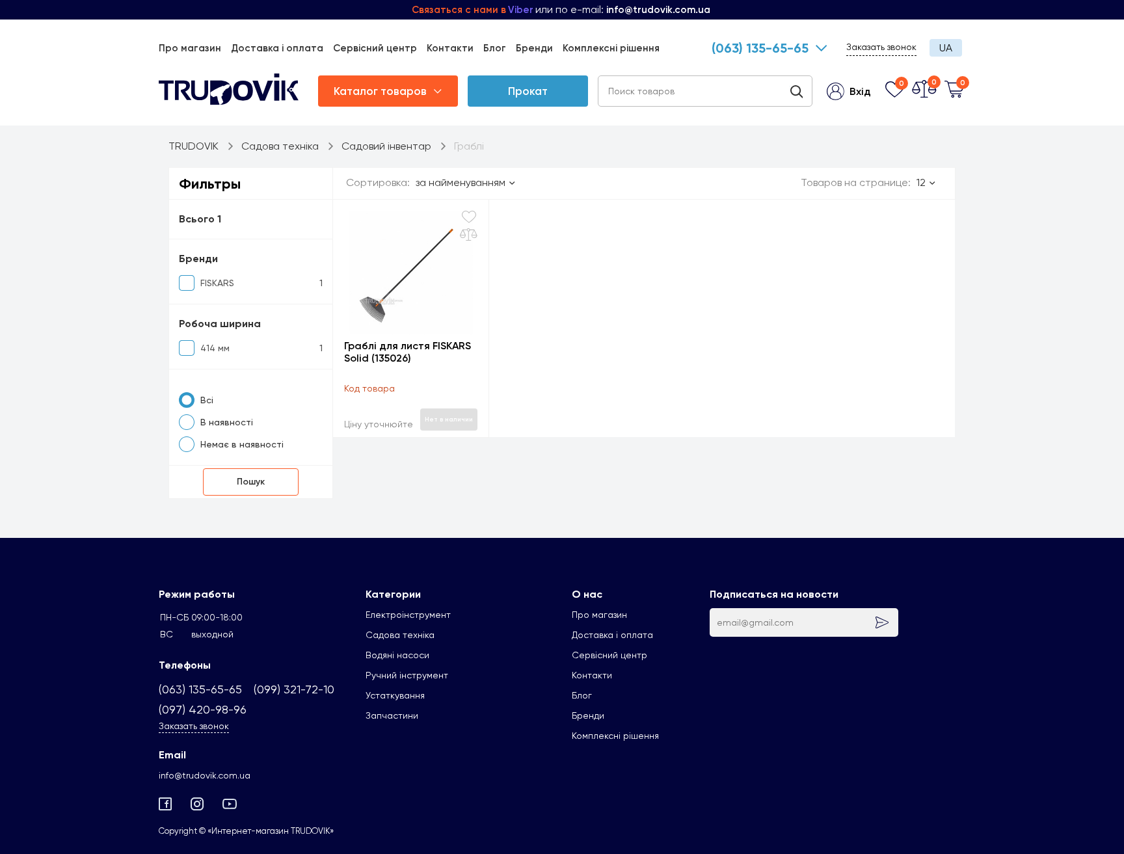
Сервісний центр (375, 48)
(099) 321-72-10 (294, 689)
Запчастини (392, 715)
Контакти (450, 48)
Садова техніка (400, 635)
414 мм (215, 348)
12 (921, 182)
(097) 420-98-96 (203, 709)
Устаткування (395, 695)
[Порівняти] (468, 234)
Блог (494, 48)
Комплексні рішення (611, 48)
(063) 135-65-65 (760, 48)
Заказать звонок (881, 47)
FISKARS (217, 283)
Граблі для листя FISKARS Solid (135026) (407, 352)
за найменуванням (460, 182)
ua (945, 48)
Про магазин (190, 48)
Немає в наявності (242, 444)
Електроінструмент (408, 614)
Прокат (528, 91)
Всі (206, 400)
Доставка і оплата (277, 48)
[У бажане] (469, 217)
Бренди (534, 48)
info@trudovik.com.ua (204, 775)
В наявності (226, 422)
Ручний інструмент (407, 675)
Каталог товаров (380, 91)
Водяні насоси (397, 655)
